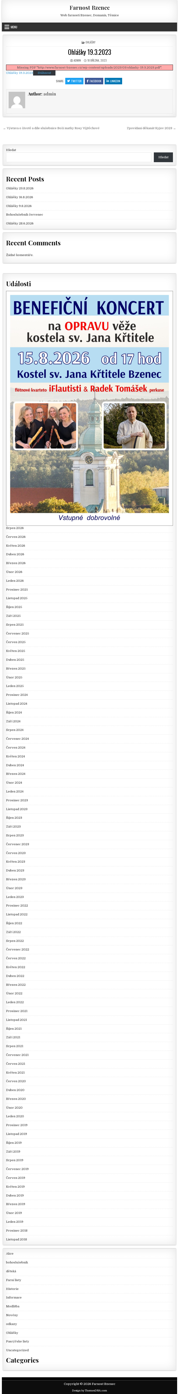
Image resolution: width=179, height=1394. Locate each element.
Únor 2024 (14, 782)
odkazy (11, 1324)
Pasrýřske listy (17, 1341)
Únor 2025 (14, 677)
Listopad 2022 (17, 914)
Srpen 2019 (14, 1160)
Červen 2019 (15, 1178)
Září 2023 (13, 826)
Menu (14, 27)
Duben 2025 (15, 659)
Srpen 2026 (15, 528)
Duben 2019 (15, 1195)
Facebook (95, 81)
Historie (12, 1289)
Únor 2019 (14, 1213)
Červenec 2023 (17, 844)
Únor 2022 (14, 993)
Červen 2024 (15, 747)
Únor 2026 (14, 572)
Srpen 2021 (14, 1046)
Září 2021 (13, 1037)
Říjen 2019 (14, 1142)
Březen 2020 (16, 1099)
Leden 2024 (15, 791)
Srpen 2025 (15, 624)
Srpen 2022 (15, 941)
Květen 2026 (15, 545)
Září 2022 (13, 932)
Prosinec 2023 (17, 800)
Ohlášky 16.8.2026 (19, 197)
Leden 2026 (15, 580)
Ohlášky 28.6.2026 (20, 223)
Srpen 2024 (15, 730)
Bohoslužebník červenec (24, 214)
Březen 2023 (16, 879)
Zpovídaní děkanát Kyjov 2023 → (151, 128)
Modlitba (12, 1306)
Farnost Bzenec (89, 7)
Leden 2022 (15, 1002)
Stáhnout (44, 73)
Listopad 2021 (16, 1020)
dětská (11, 1271)
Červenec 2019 (17, 1169)
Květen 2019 (15, 1186)
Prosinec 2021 (17, 1011)
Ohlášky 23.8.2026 (20, 188)
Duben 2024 (15, 765)
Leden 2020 (15, 1116)
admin (77, 60)
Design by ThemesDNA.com (89, 1390)
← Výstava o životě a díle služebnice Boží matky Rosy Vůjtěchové (51, 128)
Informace (14, 1297)
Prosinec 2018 (17, 1230)
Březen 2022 (16, 984)
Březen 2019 (15, 1204)
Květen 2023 (15, 861)
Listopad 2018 (16, 1239)
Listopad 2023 (17, 809)
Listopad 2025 (17, 598)
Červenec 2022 (17, 949)
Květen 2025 (15, 651)
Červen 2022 (16, 958)
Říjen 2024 (14, 712)
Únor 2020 (14, 1107)
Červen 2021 (15, 1063)
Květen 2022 (15, 967)
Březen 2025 (16, 668)
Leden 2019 (14, 1221)
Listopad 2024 (16, 703)
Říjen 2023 (14, 817)
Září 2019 (13, 1151)
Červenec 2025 (17, 633)
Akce (10, 1253)
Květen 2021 (15, 1072)
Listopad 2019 (16, 1134)
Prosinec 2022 (17, 905)
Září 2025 (13, 616)
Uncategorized (17, 1350)
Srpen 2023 (15, 835)
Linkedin (115, 81)
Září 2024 (13, 721)
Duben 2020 (15, 1090)
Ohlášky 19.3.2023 (89, 52)
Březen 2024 (15, 774)
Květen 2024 (15, 756)
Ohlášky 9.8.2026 (19, 206)
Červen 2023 (16, 853)
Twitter (76, 81)
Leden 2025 (15, 686)
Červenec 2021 (17, 1055)
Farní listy (13, 1280)
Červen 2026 (16, 537)
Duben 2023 (15, 870)
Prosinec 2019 (17, 1125)
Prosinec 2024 (17, 695)
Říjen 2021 (14, 1028)
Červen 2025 (16, 642)
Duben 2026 (15, 554)
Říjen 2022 (14, 923)
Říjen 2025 (14, 607)
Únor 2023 (14, 888)
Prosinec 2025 (17, 589)
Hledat (11, 150)
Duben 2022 (15, 976)
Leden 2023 (15, 897)
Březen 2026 (16, 563)
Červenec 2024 (17, 738)
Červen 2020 (16, 1081)
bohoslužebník (17, 1262)
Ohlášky (90, 42)
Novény (12, 1315)
